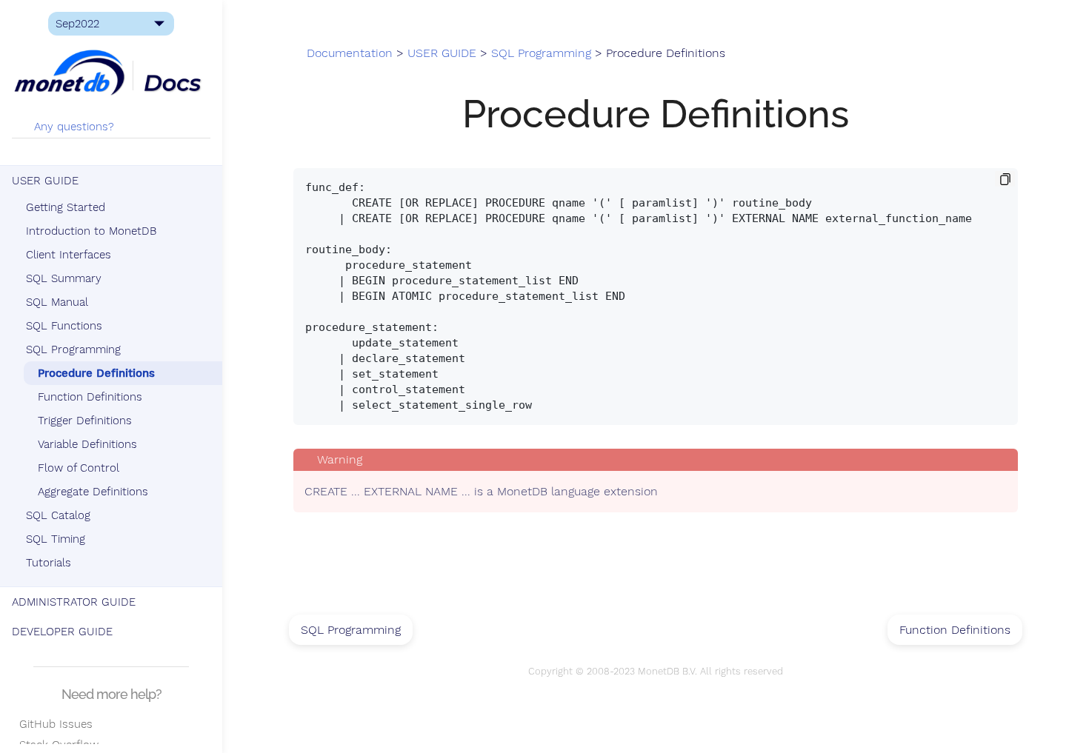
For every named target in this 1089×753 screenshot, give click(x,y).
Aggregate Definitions (93, 491)
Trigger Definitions (85, 420)
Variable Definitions (87, 444)
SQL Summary (63, 278)
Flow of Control (78, 468)
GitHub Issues (52, 724)
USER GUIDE (45, 180)
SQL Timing (55, 539)
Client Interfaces (68, 254)
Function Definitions (90, 397)
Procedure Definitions (96, 373)
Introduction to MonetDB (91, 231)
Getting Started (65, 207)
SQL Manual (57, 302)
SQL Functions (64, 325)
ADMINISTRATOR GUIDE (74, 602)
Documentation (350, 53)
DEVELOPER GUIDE (62, 631)
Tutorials (48, 562)
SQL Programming (73, 349)
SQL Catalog (58, 515)
